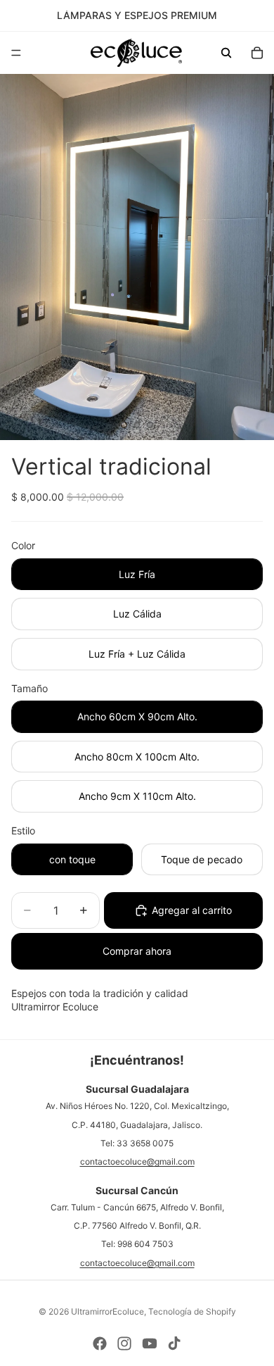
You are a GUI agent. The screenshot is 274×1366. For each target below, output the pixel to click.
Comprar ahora (137, 951)
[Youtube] (149, 1343)
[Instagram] (124, 1343)
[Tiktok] (174, 1343)
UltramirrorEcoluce (107, 1311)
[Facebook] (99, 1343)
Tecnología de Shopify (192, 1311)
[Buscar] (226, 52)
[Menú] (16, 53)
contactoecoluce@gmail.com (137, 1161)
